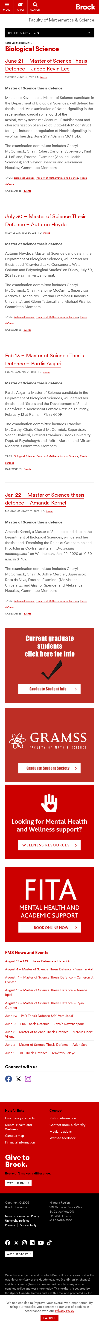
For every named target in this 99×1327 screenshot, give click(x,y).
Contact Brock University (67, 1125)
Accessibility (28, 1225)
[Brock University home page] (86, 7)
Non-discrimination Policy (22, 1216)
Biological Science (24, 177)
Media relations (61, 1131)
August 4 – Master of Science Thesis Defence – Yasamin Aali (49, 969)
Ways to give (16, 1183)
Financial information (20, 1142)
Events (27, 190)
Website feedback (63, 1138)
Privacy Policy (64, 1311)
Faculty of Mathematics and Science (57, 177)
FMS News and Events (26, 952)
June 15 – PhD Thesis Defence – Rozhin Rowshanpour (44, 1024)
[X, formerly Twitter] (18, 1078)
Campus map (14, 1136)
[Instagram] (28, 1078)
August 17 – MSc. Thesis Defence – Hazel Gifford (40, 961)
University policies (17, 1220)
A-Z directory (17, 1254)
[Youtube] (41, 1243)
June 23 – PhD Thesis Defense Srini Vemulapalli (39, 1016)
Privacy (10, 1225)
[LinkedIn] (32, 1243)
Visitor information (63, 1118)
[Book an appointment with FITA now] (49, 941)
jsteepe (43, 77)
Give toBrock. (17, 1161)
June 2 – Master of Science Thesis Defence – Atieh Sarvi (46, 1045)
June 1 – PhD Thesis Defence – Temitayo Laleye (40, 1053)
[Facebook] (8, 1078)
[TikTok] (49, 1243)
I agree (49, 1318)
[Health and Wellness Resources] (49, 858)
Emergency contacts (20, 1118)
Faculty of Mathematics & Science (61, 20)
